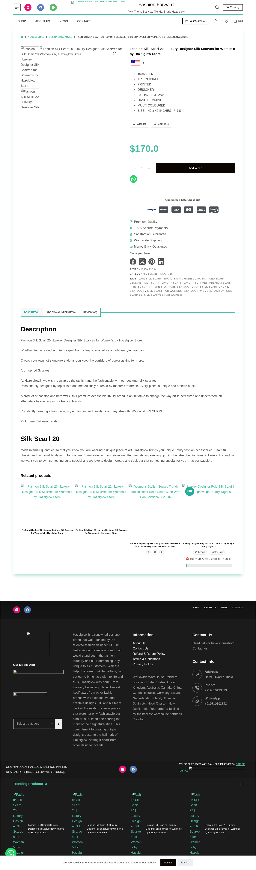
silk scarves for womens (163, 294)
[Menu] (17, 7)
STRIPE (240, 764)
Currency (235, 7)
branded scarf (213, 278)
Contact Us (140, 648)
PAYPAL (183, 770)
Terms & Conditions (146, 659)
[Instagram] (27, 7)
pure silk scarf (180, 286)
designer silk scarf (145, 282)
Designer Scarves (159, 273)
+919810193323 (216, 690)
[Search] (217, 7)
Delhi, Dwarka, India (219, 677)
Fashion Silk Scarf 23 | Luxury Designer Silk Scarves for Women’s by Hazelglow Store (222, 829)
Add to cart (195, 168)
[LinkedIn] (161, 261)
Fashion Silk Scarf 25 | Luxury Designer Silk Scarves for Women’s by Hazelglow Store (105, 829)
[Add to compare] (47, 519)
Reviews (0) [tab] (90, 312)
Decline (185, 862)
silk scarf (137, 290)
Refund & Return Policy (149, 654)
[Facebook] (40, 7)
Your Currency (197, 21)
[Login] (216, 21)
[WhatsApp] (53, 7)
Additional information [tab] (61, 312)
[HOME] (22, 37)
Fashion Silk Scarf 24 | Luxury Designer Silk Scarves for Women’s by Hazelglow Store (164, 829)
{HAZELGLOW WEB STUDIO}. (45, 771)
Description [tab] (32, 312)
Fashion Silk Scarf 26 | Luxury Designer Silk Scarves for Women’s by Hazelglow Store (46, 829)
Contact (84, 21)
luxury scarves (196, 282)
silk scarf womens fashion (204, 290)
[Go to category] (58, 724)
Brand (167, 278)
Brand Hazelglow (187, 278)
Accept (168, 862)
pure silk (160, 286)
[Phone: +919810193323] (197, 688)
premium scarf (220, 282)
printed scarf (140, 286)
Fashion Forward (156, 4)
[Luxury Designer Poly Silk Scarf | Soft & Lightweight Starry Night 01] (208, 510)
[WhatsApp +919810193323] (197, 701)
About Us (42, 21)
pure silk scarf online (211, 286)
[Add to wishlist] (31, 519)
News (63, 21)
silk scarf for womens (164, 290)
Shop (22, 21)
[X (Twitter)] (142, 261)
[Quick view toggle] (63, 519)
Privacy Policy (143, 664)
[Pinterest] (151, 261)
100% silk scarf (150, 278)
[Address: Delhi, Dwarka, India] (197, 674)
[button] (10, 853)
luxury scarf (172, 282)
